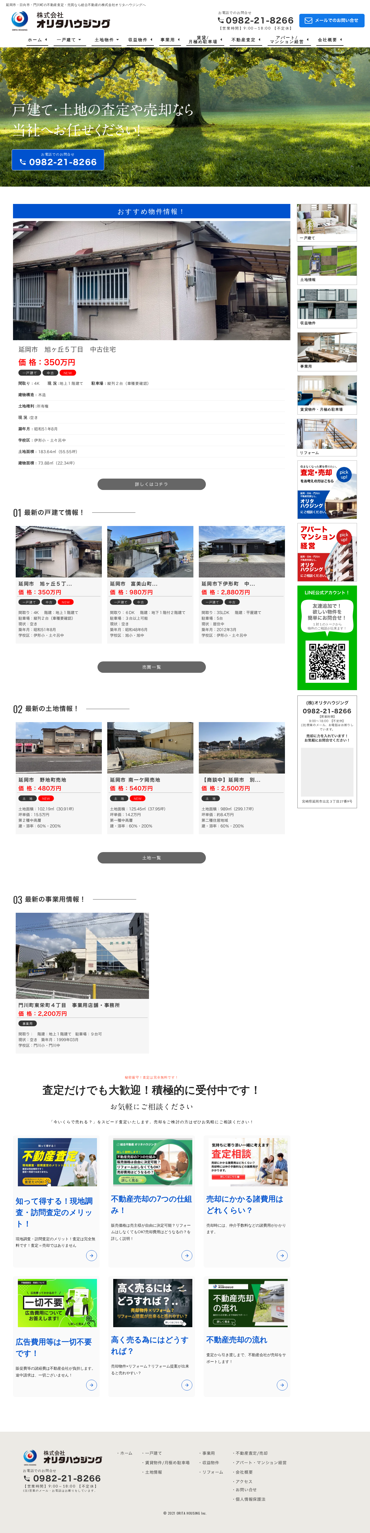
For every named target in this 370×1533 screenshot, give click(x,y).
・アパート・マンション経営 (259, 1463)
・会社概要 (242, 1472)
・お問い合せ (244, 1490)
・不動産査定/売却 (250, 1453)
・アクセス (242, 1482)
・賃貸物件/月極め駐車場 (165, 1463)
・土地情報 (151, 1472)
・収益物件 (208, 1463)
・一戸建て (151, 1453)
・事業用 (206, 1453)
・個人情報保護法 (249, 1499)
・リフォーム (210, 1472)
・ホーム (124, 1453)
